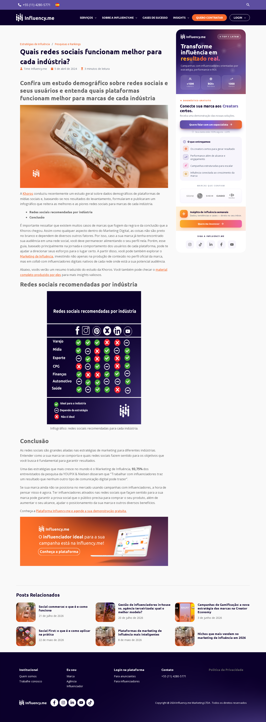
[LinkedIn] (211, 244)
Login (238, 17)
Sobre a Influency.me (118, 17)
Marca (71, 676)
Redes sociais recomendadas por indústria (60, 212)
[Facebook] (221, 244)
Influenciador (75, 686)
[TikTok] (200, 244)
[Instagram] (190, 244)
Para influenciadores (127, 681)
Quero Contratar (209, 17)
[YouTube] (232, 244)
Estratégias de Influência (35, 44)
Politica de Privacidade (226, 670)
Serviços (86, 17)
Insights (179, 17)
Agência (72, 681)
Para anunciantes (125, 676)
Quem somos (28, 676)
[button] (248, 4)
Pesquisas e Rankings (68, 44)
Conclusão (37, 217)
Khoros (28, 193)
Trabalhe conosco (30, 681)
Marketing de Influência (36, 256)
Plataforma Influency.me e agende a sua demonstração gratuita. (81, 511)
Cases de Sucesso (155, 17)
